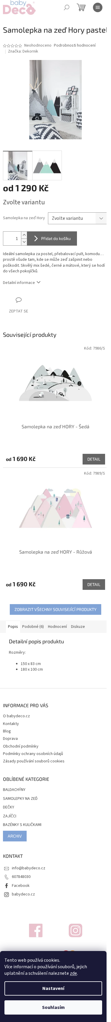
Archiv (15, 835)
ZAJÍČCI (9, 816)
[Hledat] (67, 7)
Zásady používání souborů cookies (34, 761)
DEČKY (8, 807)
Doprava (10, 739)
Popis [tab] (13, 627)
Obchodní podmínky (20, 746)
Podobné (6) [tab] (33, 627)
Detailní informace (19, 283)
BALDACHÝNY (14, 790)
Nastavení (53, 988)
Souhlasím (53, 1007)
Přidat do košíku (56, 238)
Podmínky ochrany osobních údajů (33, 754)
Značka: (23, 51)
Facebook (21, 886)
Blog (7, 731)
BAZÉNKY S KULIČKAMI (22, 825)
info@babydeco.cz (28, 868)
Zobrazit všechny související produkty (55, 609)
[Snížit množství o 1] (24, 241)
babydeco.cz (23, 894)
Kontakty (11, 724)
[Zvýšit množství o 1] (24, 235)
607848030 (21, 877)
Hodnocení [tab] (57, 627)
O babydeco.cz (16, 716)
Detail (93, 459)
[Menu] (98, 7)
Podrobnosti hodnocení (75, 45)
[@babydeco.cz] (36, 930)
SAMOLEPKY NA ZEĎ (20, 799)
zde (73, 973)
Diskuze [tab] (78, 627)
